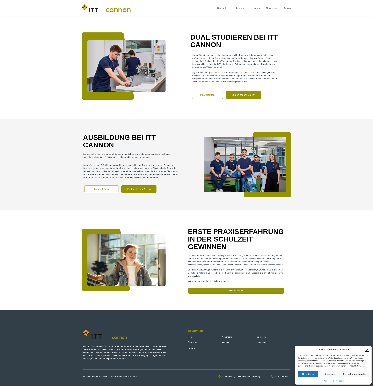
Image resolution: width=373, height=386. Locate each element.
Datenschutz (329, 381)
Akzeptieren (308, 374)
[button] (367, 349)
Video (257, 8)
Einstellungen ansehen (355, 374)
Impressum (340, 381)
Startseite (222, 8)
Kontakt (287, 8)
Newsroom (271, 8)
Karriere (240, 8)
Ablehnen (330, 374)
